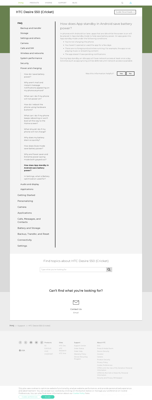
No (130, 73)
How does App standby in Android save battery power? (36, 168)
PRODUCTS (34, 3)
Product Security (103, 360)
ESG (98, 346)
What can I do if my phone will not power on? (36, 97)
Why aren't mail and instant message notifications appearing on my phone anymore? (36, 86)
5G (45, 346)
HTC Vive (62, 353)
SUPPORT (62, 3)
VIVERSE (48, 3)
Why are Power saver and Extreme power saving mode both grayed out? (36, 157)
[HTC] (21, 3)
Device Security (103, 351)
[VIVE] (130, 3)
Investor (100, 354)
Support (21, 326)
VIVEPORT (48, 354)
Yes (121, 73)
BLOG (74, 3)
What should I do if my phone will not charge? (35, 130)
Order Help (78, 351)
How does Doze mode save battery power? (34, 147)
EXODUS (47, 348)
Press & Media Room (105, 348)
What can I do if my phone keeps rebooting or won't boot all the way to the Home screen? (36, 120)
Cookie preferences (29, 397)
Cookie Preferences (104, 365)
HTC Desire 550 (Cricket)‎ (39, 326)
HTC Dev (62, 346)
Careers (100, 357)
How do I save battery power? (34, 75)
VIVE (46, 351)
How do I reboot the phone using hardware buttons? (35, 107)
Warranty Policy (80, 354)
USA (23, 350)
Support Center (80, 346)
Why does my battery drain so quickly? (34, 138)
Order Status (79, 348)
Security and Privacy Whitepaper (109, 378)
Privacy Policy (102, 362)
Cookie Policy (79, 393)
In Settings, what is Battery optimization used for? (36, 177)
